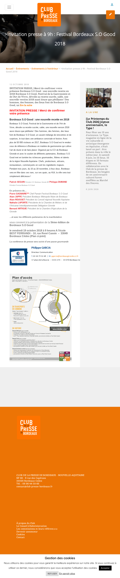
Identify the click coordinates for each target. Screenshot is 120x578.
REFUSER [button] (52, 573)
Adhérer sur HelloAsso (110, 14)
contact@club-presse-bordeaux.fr (34, 486)
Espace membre (112, 5)
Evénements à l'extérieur (45, 68)
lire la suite (25, 105)
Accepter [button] (105, 568)
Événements (22, 68)
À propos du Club (25, 523)
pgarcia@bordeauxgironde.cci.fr (64, 256)
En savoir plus (67, 573)
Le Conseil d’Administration (31, 526)
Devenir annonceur (27, 531)
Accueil (9, 68)
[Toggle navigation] (9, 7)
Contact (20, 537)
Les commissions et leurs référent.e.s (36, 528)
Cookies (20, 534)
